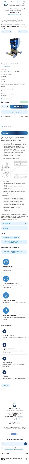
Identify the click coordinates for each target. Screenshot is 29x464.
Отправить (25, 443)
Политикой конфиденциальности (14, 449)
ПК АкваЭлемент (5, 66)
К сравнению (7, 116)
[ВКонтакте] (6, 122)
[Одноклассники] (9, 122)
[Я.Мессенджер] (2, 122)
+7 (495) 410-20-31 (13, 12)
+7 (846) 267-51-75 (14, 415)
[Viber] (16, 122)
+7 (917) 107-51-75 (11, 417)
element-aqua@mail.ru (14, 14)
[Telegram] (13, 122)
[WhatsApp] (19, 122)
